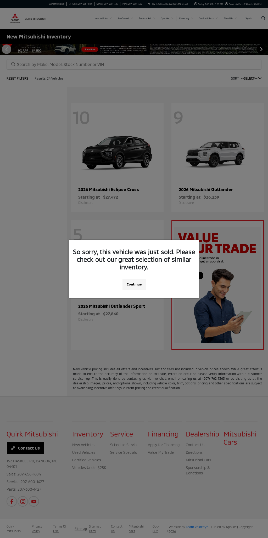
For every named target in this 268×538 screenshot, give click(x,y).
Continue (134, 284)
